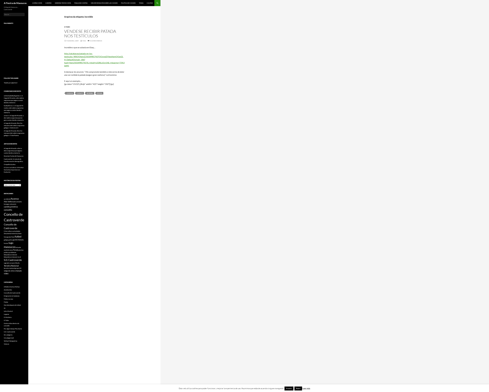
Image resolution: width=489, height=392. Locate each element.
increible (90, 93)
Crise (5, 231)
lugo (11, 242)
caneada (69, 93)
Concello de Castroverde (12, 293)
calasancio (13, 204)
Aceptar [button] (289, 388)
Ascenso (15, 198)
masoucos (10, 246)
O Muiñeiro (8, 317)
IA (4, 308)
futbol (18, 236)
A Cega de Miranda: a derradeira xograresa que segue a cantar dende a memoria (14, 118)
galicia (10, 240)
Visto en (6, 344)
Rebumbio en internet (10, 255)
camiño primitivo (11, 207)
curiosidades (16, 231)
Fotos (13, 237)
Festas (6, 302)
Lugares (6, 314)
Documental (7, 233)
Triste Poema (14, 135)
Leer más (306, 388)
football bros (8, 106)
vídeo (6, 273)
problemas (12, 252)
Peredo (15, 250)
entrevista (15, 233)
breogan (6, 204)
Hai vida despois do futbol (12, 305)
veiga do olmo (9, 271)
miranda (18, 247)
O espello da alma (9, 164)
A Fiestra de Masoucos (15, 3)
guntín (15, 240)
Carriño (48, 3)
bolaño (19, 202)
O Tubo (67, 27)
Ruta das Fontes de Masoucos (13, 156)
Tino (84, 41)
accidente (7, 199)
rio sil (19, 257)
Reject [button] (298, 388)
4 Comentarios (96, 41)
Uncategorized (9, 338)
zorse (6, 116)
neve (11, 250)
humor (6, 243)
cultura (9, 231)
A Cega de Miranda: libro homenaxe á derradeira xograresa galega (14, 125)
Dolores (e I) (14, 128)
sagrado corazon (9, 263)
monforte (7, 250)
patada (99, 93)
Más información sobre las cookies (104, 3)
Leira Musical (8, 311)
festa (19, 233)
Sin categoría (8, 335)
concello (8, 209)
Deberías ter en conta (63, 3)
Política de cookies (128, 3)
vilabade (18, 271)
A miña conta (37, 3)
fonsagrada (7, 237)
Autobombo (8, 290)
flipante (80, 93)
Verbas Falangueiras (10, 341)
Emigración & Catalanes (11, 296)
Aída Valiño (8, 202)
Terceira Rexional (11, 265)
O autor (150, 3)
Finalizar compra (80, 3)
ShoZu (17, 263)
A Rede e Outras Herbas (12, 287)
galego (6, 240)
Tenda (141, 3)
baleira (14, 202)
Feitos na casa (8, 299)
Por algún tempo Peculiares (13, 329)
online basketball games (11, 96)
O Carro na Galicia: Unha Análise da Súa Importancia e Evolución (14, 169)
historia (21, 240)
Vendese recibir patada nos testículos (90, 33)
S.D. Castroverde (13, 259)
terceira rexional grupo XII (12, 268)
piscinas (21, 250)
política (6, 252)
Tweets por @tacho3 (10, 83)
